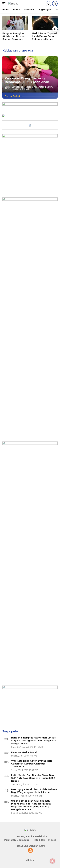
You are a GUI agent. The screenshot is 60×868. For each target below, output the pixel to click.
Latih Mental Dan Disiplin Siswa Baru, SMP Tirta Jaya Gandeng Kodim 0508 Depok (33, 778)
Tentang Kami (23, 836)
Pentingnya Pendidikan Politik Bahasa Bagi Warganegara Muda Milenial (34, 791)
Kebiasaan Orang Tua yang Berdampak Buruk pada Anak (27, 80)
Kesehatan (39, 86)
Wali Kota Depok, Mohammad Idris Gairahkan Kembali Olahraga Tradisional (31, 763)
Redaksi (40, 836)
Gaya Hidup (17, 86)
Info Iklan (39, 839)
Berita (8, 86)
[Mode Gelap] (48, 3)
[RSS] (30, 850)
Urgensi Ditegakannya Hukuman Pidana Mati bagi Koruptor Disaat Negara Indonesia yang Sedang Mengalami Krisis (31, 805)
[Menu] (4, 3)
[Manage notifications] (52, 861)
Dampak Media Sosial (24, 752)
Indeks (52, 839)
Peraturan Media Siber (17, 839)
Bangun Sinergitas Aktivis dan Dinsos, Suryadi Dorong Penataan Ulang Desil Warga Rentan (15, 36)
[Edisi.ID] (13, 3)
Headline (28, 86)
